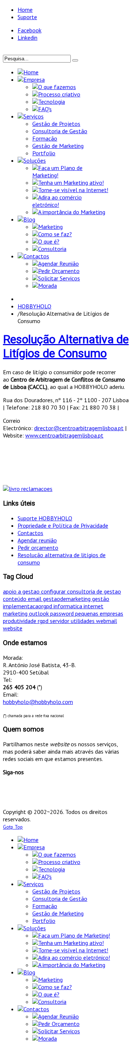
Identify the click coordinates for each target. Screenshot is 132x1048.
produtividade (20, 620)
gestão (100, 598)
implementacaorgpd (28, 606)
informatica (69, 606)
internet (93, 606)
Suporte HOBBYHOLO (45, 518)
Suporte (27, 17)
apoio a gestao (22, 591)
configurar (54, 591)
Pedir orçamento (38, 547)
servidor (60, 620)
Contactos (30, 533)
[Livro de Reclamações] (27, 488)
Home (25, 9)
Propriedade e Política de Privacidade (63, 525)
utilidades (83, 620)
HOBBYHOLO (34, 306)
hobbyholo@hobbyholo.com (38, 701)
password (62, 613)
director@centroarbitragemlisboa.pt (79, 428)
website (12, 628)
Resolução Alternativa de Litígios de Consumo (66, 346)
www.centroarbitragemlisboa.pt (64, 435)
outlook (39, 613)
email (35, 598)
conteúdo (15, 598)
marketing (16, 613)
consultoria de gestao (94, 591)
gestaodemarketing (67, 598)
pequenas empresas (99, 613)
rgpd (44, 620)
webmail (106, 620)
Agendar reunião (37, 540)
